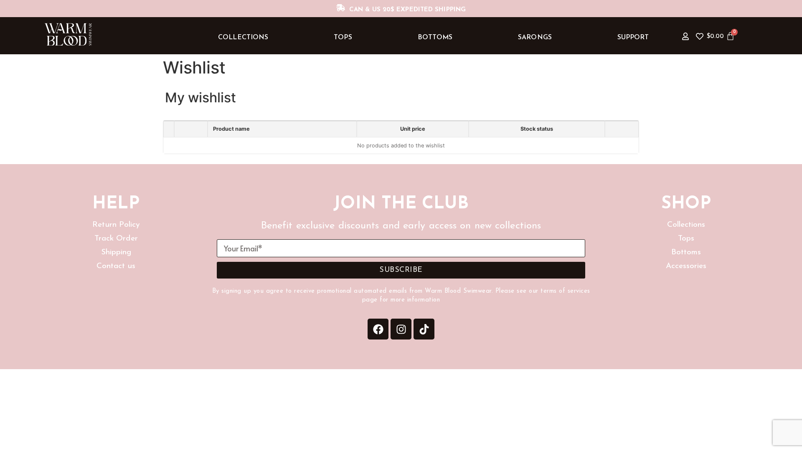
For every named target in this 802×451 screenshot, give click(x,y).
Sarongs (535, 37)
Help (115, 204)
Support (633, 37)
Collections (243, 37)
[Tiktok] (424, 329)
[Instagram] (401, 329)
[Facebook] (378, 329)
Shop (686, 204)
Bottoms (435, 37)
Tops (343, 37)
